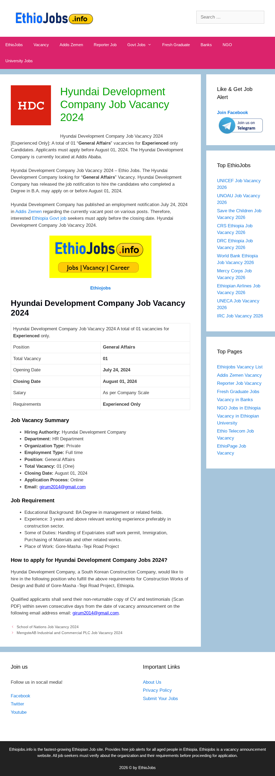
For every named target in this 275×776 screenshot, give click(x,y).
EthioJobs (14, 44)
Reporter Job (105, 44)
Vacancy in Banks (235, 399)
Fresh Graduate (176, 44)
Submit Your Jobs (160, 698)
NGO (227, 44)
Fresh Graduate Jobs (238, 391)
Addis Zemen (71, 44)
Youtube (19, 712)
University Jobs (19, 60)
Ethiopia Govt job (49, 218)
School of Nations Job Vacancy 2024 (48, 627)
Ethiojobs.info (20, 749)
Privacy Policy (157, 690)
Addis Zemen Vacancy (239, 375)
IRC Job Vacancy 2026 (240, 316)
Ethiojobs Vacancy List (240, 366)
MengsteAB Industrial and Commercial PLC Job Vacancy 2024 (69, 633)
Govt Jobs (136, 44)
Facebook (20, 695)
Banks (206, 44)
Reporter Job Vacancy (239, 383)
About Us (152, 682)
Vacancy (41, 44)
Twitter (17, 704)
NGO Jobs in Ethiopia (239, 408)
